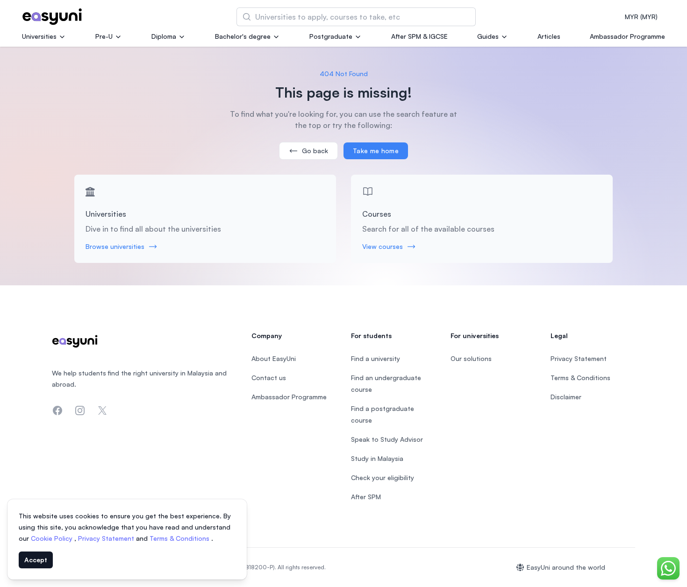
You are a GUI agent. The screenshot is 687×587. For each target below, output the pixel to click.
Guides (488, 36)
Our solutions (471, 358)
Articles (548, 36)
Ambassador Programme (627, 36)
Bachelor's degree (243, 36)
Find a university (375, 358)
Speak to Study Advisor (387, 439)
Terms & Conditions (180, 538)
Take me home (376, 151)
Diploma (163, 36)
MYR (641, 17)
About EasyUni (273, 358)
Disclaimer (566, 397)
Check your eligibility (382, 477)
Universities (39, 36)
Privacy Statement (107, 538)
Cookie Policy (52, 538)
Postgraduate (330, 36)
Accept (35, 560)
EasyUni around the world (566, 567)
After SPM (366, 497)
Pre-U (104, 36)
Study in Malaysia (377, 458)
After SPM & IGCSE (419, 36)
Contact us (268, 378)
